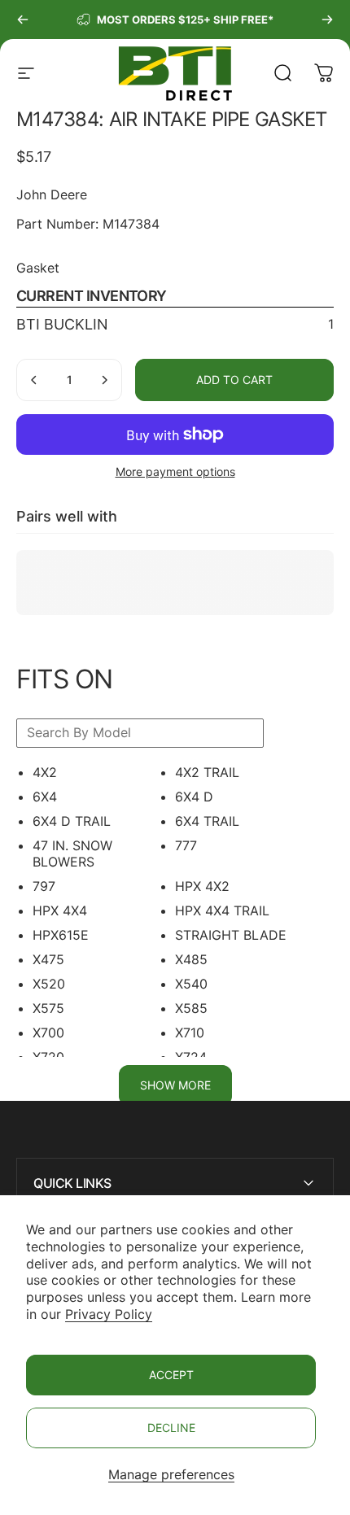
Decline (171, 1427)
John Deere (51, 194)
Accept (171, 1375)
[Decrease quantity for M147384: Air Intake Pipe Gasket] (34, 380)
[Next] (327, 19)
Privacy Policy (108, 1314)
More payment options (175, 471)
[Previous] (23, 19)
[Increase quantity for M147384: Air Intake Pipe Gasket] (104, 380)
